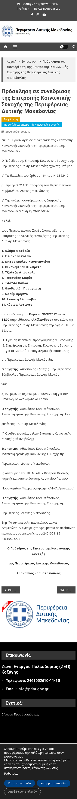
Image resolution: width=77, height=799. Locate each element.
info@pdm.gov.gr (33, 689)
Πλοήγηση (23, 8)
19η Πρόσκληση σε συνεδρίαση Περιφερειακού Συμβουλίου (13, 590)
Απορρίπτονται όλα (53, 783)
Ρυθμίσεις (11, 773)
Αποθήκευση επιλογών (22, 791)
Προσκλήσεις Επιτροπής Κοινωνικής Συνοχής (31, 124)
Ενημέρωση (11, 119)
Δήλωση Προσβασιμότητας (20, 714)
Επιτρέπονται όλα (19, 783)
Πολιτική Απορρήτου (47, 8)
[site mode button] (64, 47)
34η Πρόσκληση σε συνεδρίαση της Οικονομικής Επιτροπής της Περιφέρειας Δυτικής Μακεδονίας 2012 (67, 590)
